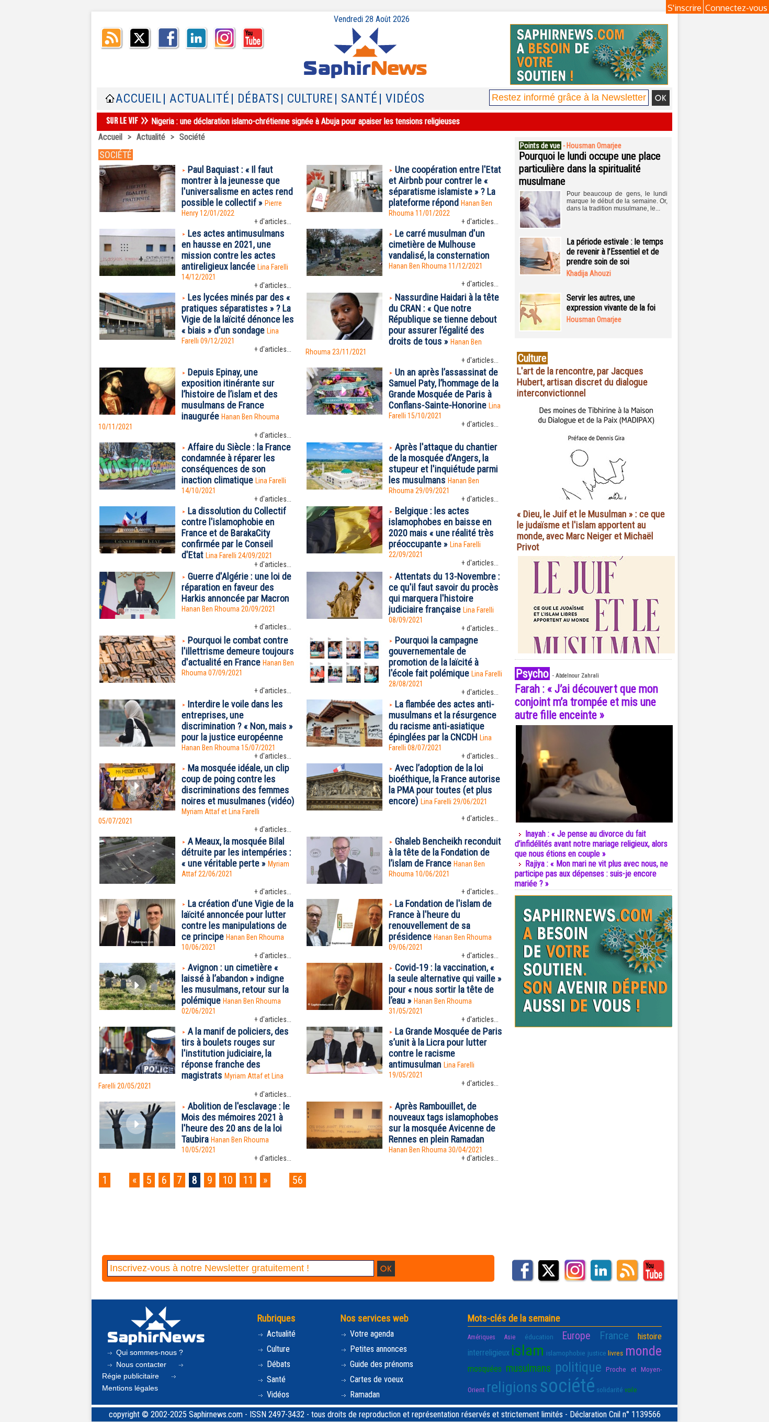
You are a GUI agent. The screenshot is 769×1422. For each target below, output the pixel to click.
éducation (539, 1336)
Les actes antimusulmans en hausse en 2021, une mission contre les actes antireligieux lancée (233, 250)
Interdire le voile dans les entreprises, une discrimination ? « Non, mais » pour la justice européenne (237, 720)
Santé (275, 1379)
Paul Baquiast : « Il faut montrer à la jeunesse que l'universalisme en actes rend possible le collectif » (237, 186)
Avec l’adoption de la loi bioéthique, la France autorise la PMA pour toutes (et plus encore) (444, 784)
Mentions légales (130, 1388)
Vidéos (277, 1394)
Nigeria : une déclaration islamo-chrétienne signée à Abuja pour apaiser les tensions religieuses (305, 121)
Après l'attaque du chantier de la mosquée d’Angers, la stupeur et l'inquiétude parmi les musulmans (443, 463)
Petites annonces (377, 1349)
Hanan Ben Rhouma (418, 266)
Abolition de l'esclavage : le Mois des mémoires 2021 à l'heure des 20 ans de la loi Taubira (236, 1123)
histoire (650, 1336)
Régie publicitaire (131, 1376)
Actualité (151, 137)
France (614, 1335)
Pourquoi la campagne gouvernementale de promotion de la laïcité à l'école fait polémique (434, 657)
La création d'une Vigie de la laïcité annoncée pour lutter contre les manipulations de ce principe (237, 920)
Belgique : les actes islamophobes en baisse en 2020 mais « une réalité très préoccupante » (441, 527)
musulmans (528, 1368)
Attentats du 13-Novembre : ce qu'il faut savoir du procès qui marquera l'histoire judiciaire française (444, 593)
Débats (277, 1364)
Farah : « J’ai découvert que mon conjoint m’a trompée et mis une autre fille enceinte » (586, 701)
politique (578, 1367)
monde (643, 1351)
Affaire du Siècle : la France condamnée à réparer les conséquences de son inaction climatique (236, 463)
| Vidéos (402, 99)
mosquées (485, 1369)
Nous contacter (141, 1364)
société (567, 1386)
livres (615, 1353)
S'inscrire (685, 8)
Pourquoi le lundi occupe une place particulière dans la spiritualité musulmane (590, 168)
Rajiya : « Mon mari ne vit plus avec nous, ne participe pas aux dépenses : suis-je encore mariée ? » (591, 873)
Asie (509, 1337)
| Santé (356, 99)
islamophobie (565, 1353)
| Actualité (196, 99)
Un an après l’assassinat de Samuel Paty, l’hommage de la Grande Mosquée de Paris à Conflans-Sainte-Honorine (444, 388)
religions (512, 1387)
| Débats (255, 99)
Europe (576, 1336)
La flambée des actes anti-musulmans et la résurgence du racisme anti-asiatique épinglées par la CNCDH (442, 720)
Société (192, 137)
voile (631, 1390)
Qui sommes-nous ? (148, 1352)
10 (227, 1180)
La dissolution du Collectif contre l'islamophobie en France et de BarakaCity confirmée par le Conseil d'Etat (234, 532)
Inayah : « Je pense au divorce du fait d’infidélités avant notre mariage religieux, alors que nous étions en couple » (591, 844)
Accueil (139, 99)
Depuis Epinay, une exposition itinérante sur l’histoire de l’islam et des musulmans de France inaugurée (230, 393)
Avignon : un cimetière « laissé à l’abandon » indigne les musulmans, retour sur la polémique (235, 984)
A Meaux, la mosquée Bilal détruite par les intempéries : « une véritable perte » (236, 852)
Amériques (481, 1337)
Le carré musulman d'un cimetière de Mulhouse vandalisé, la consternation (439, 244)
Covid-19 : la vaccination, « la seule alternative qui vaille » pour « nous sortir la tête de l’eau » (445, 984)
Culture (277, 1349)
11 (248, 1180)
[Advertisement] (300, 1226)
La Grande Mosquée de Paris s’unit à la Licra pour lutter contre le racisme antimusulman (445, 1048)
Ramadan (364, 1394)
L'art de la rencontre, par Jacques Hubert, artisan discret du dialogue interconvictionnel (582, 381)
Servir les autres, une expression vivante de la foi (611, 303)
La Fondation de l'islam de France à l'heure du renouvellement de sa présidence (440, 920)
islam (527, 1350)
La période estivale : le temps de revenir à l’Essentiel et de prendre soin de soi (615, 251)
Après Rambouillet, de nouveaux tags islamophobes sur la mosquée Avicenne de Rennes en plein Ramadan (444, 1123)
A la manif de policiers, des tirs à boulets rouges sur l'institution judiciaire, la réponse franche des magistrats (235, 1053)
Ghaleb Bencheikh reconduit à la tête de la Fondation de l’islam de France (445, 852)
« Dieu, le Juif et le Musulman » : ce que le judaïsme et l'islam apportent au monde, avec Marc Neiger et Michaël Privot (591, 530)
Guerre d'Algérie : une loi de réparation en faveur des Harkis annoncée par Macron (236, 587)
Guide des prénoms (380, 1364)
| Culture (306, 99)
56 (297, 1180)
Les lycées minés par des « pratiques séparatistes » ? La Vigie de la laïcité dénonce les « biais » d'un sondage (238, 314)
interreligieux (489, 1353)
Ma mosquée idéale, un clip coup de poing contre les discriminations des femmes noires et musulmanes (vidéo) (238, 784)
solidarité (609, 1389)
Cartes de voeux (375, 1379)
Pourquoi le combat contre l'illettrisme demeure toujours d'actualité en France (238, 651)
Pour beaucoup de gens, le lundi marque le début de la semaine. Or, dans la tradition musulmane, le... (617, 201)
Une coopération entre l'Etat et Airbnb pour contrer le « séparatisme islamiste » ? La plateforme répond (445, 186)
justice (596, 1353)
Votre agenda (371, 1334)
